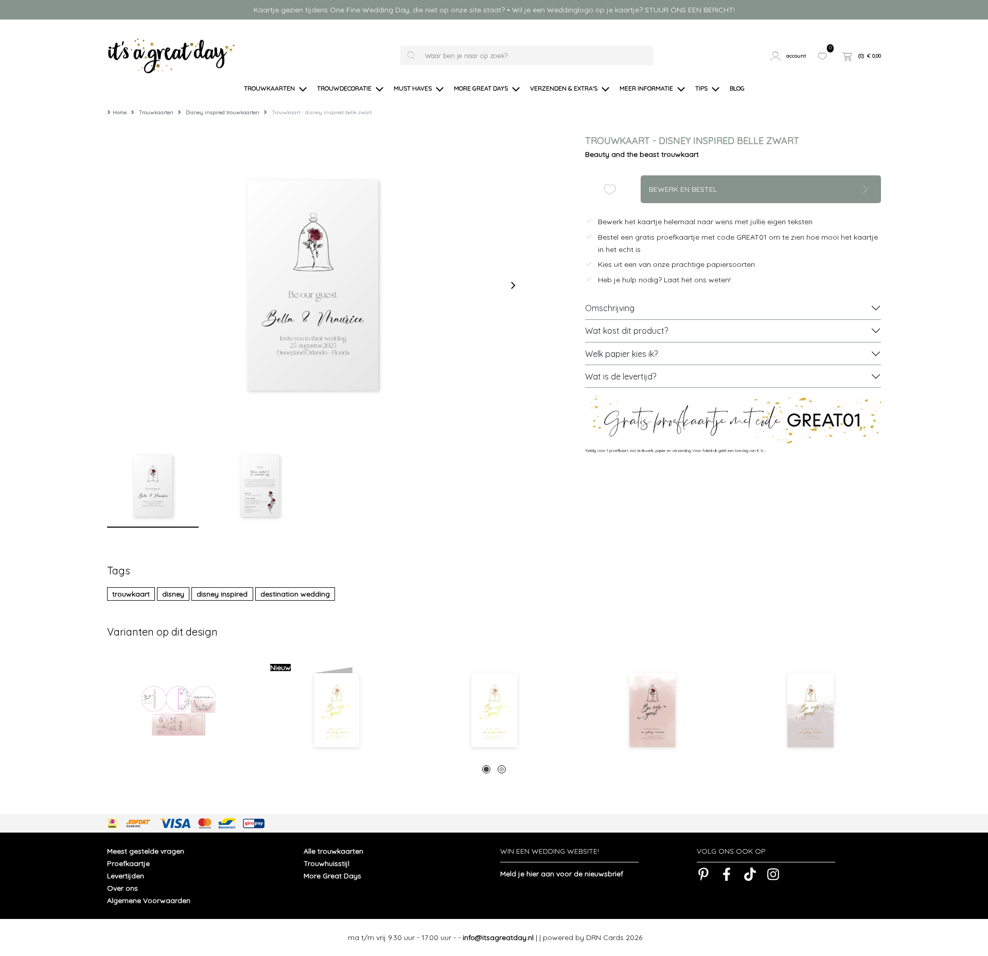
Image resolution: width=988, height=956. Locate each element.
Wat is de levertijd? (620, 376)
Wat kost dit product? (626, 331)
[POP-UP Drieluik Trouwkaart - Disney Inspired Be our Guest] (178, 710)
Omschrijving (609, 308)
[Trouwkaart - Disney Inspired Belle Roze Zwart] (652, 710)
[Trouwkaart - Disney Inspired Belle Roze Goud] (810, 710)
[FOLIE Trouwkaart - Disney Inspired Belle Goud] (494, 710)
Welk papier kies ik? (621, 354)
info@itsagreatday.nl (498, 937)
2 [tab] (502, 769)
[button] (790, 56)
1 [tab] (486, 769)
